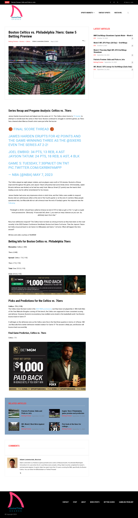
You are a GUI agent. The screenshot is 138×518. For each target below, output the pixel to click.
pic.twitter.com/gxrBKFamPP (35, 168)
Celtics (28, 41)
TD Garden (77, 116)
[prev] (72, 2)
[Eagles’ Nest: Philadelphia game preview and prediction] (54, 413)
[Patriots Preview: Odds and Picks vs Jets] (14, 413)
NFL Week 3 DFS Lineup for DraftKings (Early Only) (26, 2)
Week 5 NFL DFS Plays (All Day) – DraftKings (110, 43)
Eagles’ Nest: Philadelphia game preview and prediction (73, 412)
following (11, 203)
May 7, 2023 (43, 175)
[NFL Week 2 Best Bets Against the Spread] (14, 426)
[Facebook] (110, 2)
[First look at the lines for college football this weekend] (54, 426)
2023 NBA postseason (44, 309)
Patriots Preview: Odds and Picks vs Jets (109, 59)
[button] (128, 13)
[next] (76, 2)
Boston (22, 41)
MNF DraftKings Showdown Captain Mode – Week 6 (113, 35)
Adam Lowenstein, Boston (40, 41)
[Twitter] (117, 2)
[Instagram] (114, 2)
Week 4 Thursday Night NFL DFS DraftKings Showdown (110, 51)
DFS (95, 38)
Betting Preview (13, 41)
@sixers (74, 140)
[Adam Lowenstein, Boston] (12, 466)
